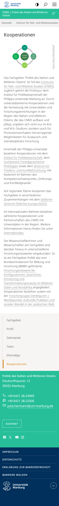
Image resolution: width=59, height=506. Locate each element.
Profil (10, 329)
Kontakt (12, 424)
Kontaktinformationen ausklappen (53, 486)
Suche (45, 4)
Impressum (10, 452)
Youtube (17, 437)
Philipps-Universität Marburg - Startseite (13, 4)
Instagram (23, 437)
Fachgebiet (14, 320)
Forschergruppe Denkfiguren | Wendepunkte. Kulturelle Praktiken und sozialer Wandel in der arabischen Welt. (29, 300)
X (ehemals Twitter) (10, 437)
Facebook (4, 437)
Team (10, 346)
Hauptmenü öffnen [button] (54, 4)
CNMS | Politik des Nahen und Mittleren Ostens (54, 14)
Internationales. (14, 233)
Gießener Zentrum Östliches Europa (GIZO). (28, 201)
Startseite (7, 22)
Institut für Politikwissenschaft (23, 157)
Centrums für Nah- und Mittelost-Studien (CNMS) (29, 84)
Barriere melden (14, 475)
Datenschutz (12, 459)
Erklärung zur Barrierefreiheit (26, 467)
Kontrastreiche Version (37, 4)
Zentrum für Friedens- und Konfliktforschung (26, 168)
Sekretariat (14, 338)
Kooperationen (17, 364)
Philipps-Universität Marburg (21, 491)
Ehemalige (13, 355)
